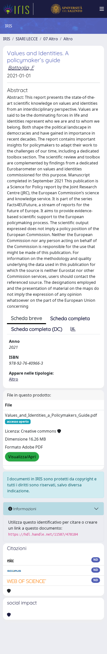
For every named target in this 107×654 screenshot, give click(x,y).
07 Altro (50, 39)
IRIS (6, 39)
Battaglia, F (21, 67)
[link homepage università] (66, 9)
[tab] (73, 329)
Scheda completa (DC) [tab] (36, 329)
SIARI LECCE (27, 39)
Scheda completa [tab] (70, 318)
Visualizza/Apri (22, 456)
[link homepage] (18, 9)
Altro (68, 39)
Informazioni (24, 508)
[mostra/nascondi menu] (102, 8)
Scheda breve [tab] (26, 318)
